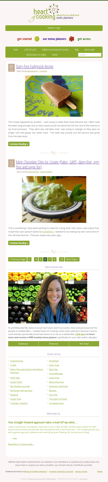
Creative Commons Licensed (61, 471)
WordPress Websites (51, 479)
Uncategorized (56, 403)
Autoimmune (16, 360)
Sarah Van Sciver (32, 71)
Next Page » (72, 259)
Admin (100, 471)
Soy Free (53, 394)
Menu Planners (56, 382)
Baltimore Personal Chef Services (55, 49)
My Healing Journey (20, 386)
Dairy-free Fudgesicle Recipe (34, 66)
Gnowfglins (47, 231)
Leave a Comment (46, 172)
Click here (80, 334)
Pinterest (53, 343)
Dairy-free (54, 365)
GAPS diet (15, 377)
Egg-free (53, 369)
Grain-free (54, 377)
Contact (55, 54)
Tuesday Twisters (19, 403)
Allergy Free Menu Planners (35, 471)
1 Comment (43, 71)
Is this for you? (30, 49)
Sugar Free (15, 399)
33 (61, 259)
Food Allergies (56, 373)
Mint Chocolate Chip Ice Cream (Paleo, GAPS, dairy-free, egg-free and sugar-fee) (58, 164)
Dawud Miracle (32, 479)
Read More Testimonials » (21, 444)
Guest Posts (16, 382)
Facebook (23, 343)
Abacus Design (83, 479)
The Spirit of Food (58, 399)
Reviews (14, 394)
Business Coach (41, 479)
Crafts (13, 365)
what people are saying (36, 54)
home (15, 49)
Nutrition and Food (58, 386)
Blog (76, 49)
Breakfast (54, 360)
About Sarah (89, 49)
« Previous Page (17, 259)
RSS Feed (84, 343)
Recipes (53, 390)
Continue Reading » (18, 144)
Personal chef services (21, 390)
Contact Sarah (81, 471)
